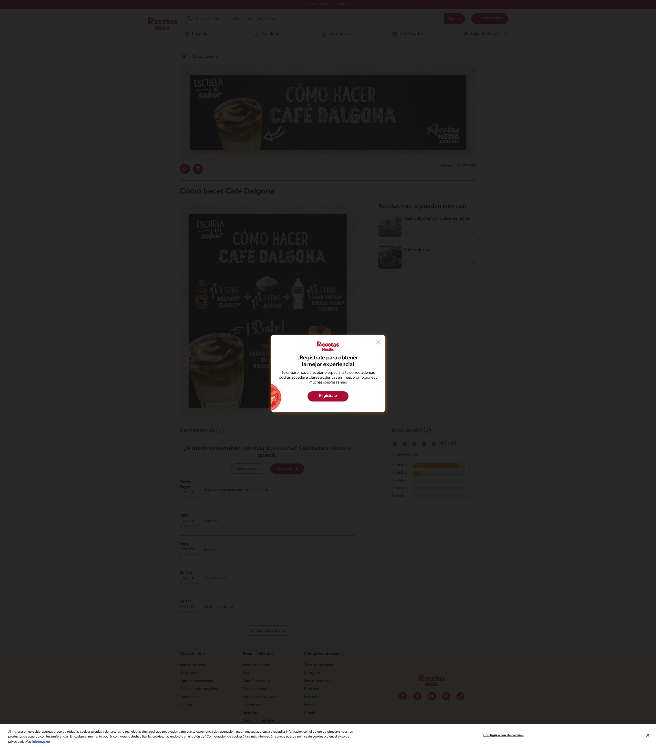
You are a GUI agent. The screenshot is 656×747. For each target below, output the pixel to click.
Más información (37, 741)
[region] (328, 735)
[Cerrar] (647, 735)
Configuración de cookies (503, 735)
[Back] (378, 342)
